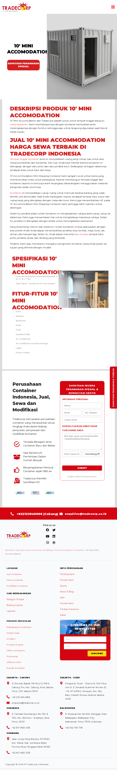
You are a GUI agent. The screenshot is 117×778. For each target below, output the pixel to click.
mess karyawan (19, 124)
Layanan (11, 611)
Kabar (63, 615)
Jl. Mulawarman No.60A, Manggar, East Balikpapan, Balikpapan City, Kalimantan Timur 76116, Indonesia (86, 718)
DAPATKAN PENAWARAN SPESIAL (23, 65)
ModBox (11, 639)
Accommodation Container (69, 550)
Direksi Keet (13, 633)
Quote (63, 586)
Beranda (9, 550)
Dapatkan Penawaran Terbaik (113, 387)
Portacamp (12, 656)
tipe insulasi (81, 234)
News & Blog (67, 591)
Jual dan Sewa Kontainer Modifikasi (34, 550)
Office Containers (16, 650)
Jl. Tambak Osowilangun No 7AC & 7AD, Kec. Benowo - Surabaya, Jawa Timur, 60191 (31, 718)
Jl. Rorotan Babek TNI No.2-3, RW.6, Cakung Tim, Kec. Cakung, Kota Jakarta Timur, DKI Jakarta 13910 (32, 687)
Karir (62, 597)
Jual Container (14, 574)
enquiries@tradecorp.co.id (25, 703)
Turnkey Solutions (69, 609)
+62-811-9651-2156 (21, 727)
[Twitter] (54, 530)
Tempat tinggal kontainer (24, 159)
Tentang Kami (67, 574)
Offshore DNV (14, 662)
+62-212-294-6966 (21, 697)
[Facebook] (47, 530)
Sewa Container (15, 580)
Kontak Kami (67, 603)
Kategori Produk (15, 599)
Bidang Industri (15, 605)
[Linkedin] (54, 536)
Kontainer (15, 193)
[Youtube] (47, 536)
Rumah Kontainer (16, 668)
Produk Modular (15, 645)
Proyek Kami (67, 580)
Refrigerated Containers (19, 627)
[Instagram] (47, 542)
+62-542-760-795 (74, 727)
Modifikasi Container (17, 586)
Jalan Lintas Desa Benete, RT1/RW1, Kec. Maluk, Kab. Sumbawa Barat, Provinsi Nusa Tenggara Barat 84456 (31, 743)
